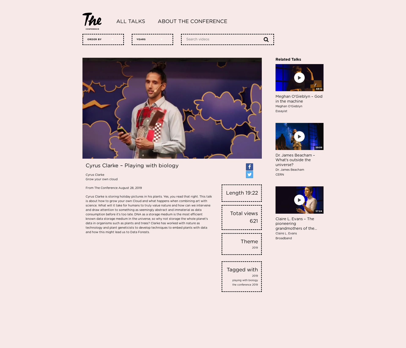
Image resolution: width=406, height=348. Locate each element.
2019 (255, 247)
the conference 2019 (245, 284)
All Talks (130, 21)
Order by (94, 39)
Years (141, 39)
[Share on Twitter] (249, 174)
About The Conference (192, 21)
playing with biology (245, 280)
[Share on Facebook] (249, 167)
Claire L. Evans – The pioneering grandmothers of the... (296, 228)
